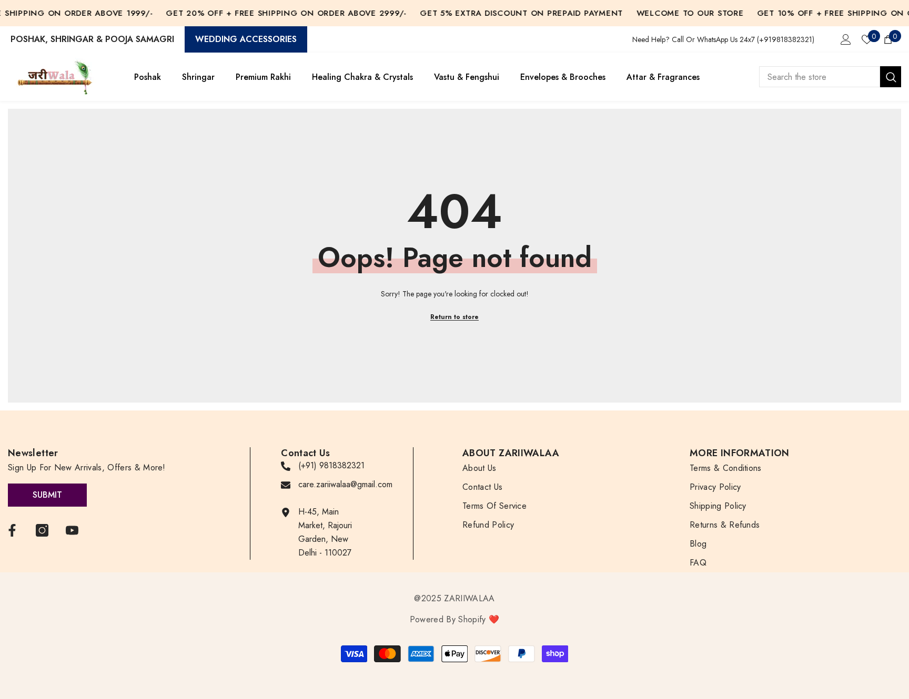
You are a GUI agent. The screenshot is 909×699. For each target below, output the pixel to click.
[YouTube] (72, 530)
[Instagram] (42, 530)
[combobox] (819, 76)
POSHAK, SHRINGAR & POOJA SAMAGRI (92, 39)
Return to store (454, 317)
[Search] (830, 76)
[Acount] (846, 39)
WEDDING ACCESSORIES (246, 39)
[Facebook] (12, 530)
